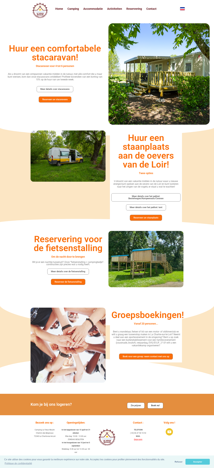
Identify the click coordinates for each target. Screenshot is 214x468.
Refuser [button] (178, 462)
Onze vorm (138, 439)
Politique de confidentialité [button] (18, 463)
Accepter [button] (197, 462)
